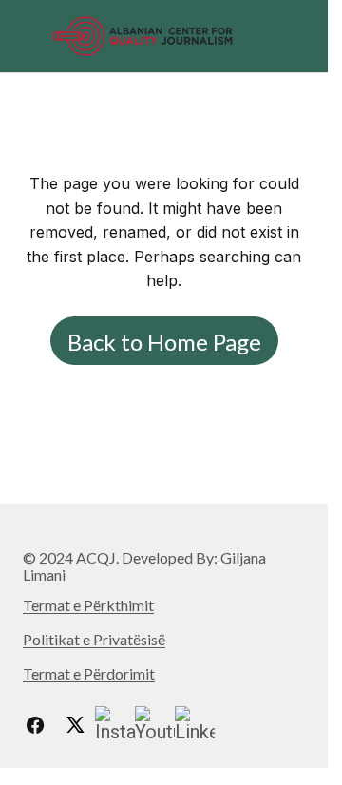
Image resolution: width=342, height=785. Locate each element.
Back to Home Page (164, 341)
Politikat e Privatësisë (94, 639)
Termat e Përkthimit (88, 605)
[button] (32, 36)
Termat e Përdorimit (89, 673)
